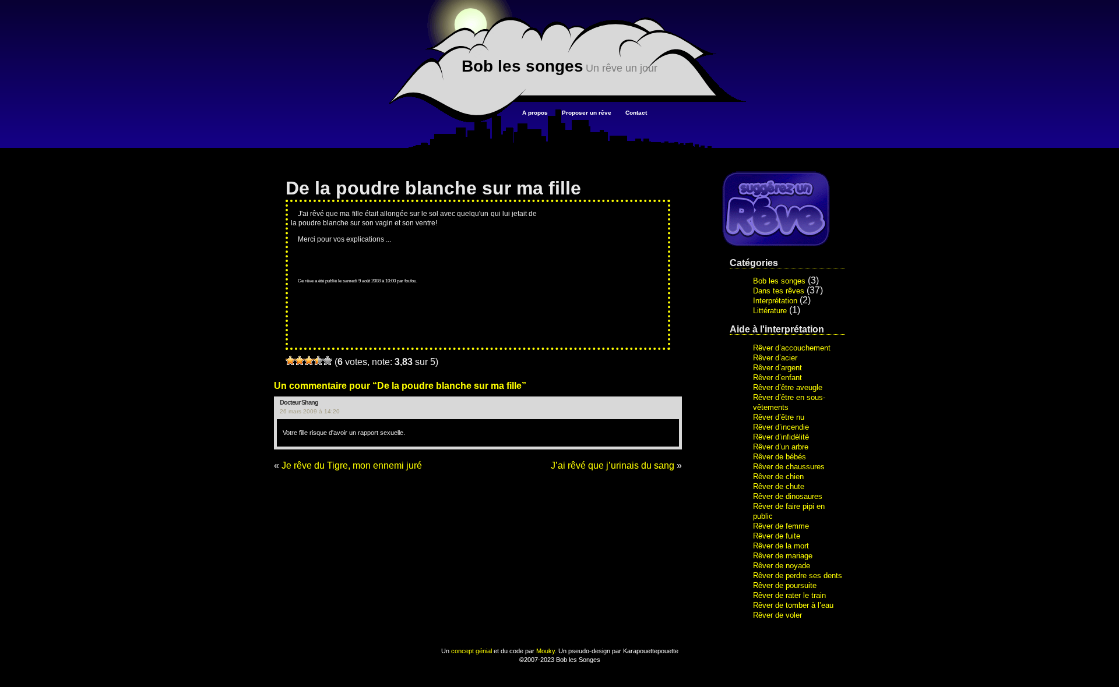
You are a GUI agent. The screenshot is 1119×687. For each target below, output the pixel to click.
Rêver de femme (781, 526)
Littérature (770, 310)
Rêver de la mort (781, 545)
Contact (636, 112)
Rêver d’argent (777, 367)
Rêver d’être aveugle (787, 387)
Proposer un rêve (586, 112)
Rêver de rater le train (789, 595)
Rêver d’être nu (778, 417)
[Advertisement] (606, 260)
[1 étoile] (290, 360)
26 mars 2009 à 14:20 (310, 411)
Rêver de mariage (782, 555)
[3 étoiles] (309, 360)
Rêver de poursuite (785, 585)
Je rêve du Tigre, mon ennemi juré (351, 465)
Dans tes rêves (778, 290)
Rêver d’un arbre (780, 446)
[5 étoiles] (327, 360)
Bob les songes (522, 66)
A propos (535, 112)
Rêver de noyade (781, 565)
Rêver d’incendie (781, 427)
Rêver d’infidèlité (781, 437)
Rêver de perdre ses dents (797, 575)
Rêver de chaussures (789, 466)
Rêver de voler (777, 615)
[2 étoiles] (299, 360)
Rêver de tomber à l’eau (793, 605)
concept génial (471, 650)
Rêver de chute (778, 486)
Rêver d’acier (775, 357)
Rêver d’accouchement (792, 348)
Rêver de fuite (776, 536)
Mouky (545, 650)
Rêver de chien (778, 476)
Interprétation (775, 300)
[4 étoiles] (318, 360)
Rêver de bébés (779, 456)
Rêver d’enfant (777, 377)
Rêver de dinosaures (787, 496)
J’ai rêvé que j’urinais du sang (612, 465)
